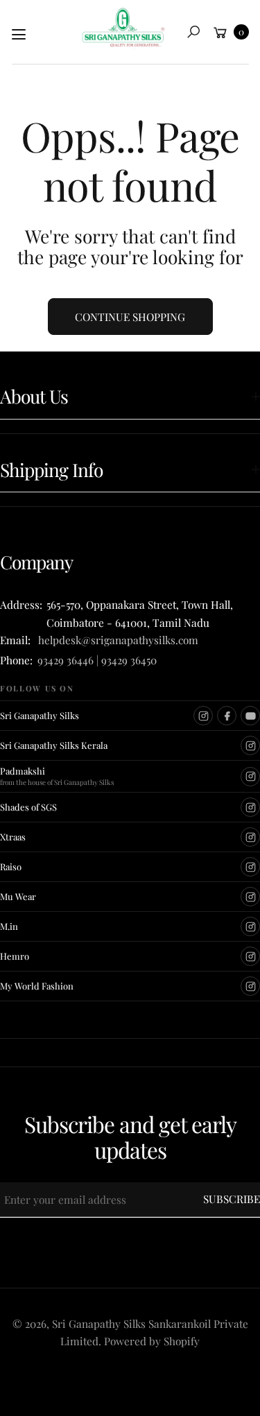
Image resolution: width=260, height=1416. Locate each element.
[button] (193, 32)
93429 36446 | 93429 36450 (97, 660)
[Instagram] (203, 715)
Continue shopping (130, 316)
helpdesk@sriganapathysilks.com (115, 639)
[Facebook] (226, 715)
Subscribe (231, 1198)
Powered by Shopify (152, 1340)
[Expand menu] (19, 35)
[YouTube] (250, 715)
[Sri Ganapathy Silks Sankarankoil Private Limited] (123, 28)
